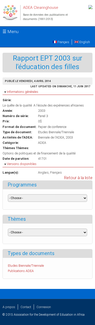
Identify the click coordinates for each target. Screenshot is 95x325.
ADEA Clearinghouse (40, 7)
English (84, 42)
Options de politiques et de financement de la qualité (39, 153)
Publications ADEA (21, 271)
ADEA (42, 143)
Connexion (43, 307)
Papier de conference (52, 127)
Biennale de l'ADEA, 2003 (55, 137)
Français (63, 42)
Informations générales (22, 92)
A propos (9, 307)
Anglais (43, 172)
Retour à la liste (78, 177)
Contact (26, 307)
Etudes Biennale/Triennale (56, 132)
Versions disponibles (21, 164)
